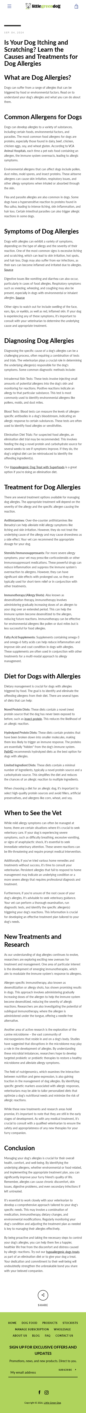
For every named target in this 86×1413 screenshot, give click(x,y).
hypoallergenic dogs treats (63, 1252)
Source (8, 269)
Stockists (70, 1323)
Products (50, 1323)
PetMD (8, 751)
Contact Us (64, 1335)
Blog (36, 1335)
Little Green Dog (52, 1402)
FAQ (48, 1335)
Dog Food (29, 1323)
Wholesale (62, 1329)
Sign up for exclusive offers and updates (43, 1350)
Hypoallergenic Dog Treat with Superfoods (37, 467)
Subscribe (65, 1370)
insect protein (33, 719)
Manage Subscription (32, 1329)
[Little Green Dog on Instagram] (46, 1392)
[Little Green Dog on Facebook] (39, 1392)
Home (12, 1323)
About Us (20, 1335)
